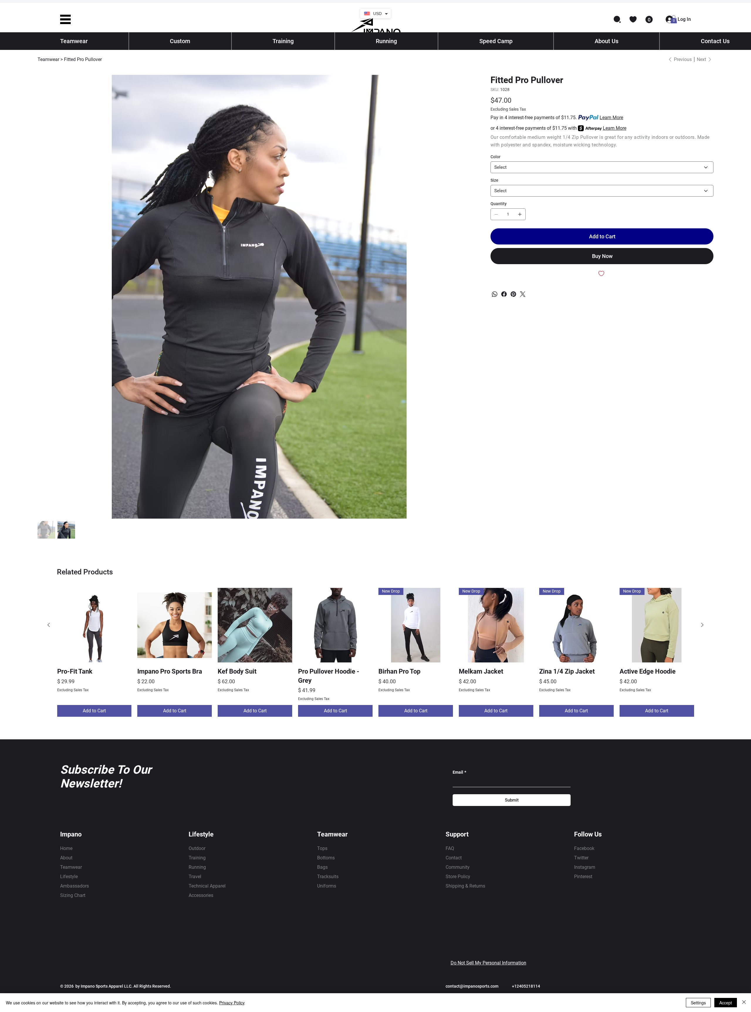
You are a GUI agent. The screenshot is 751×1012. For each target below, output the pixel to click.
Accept (725, 1003)
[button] (65, 19)
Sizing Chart (72, 895)
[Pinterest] (513, 294)
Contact (454, 858)
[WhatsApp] (494, 294)
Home (66, 848)
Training (197, 858)
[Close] (743, 1002)
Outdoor (197, 848)
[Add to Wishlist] (601, 273)
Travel (195, 876)
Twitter (581, 858)
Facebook (584, 848)
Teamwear (71, 867)
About (66, 858)
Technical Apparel (207, 886)
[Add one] (520, 214)
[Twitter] (523, 294)
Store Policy (458, 876)
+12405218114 (526, 986)
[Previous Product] (48, 624)
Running (197, 867)
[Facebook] (504, 294)
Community (458, 867)
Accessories (201, 895)
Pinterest (583, 876)
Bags (322, 867)
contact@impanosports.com (472, 986)
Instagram (584, 867)
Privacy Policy (232, 1003)
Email (459, 772)
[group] (375, 652)
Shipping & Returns (465, 886)
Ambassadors (74, 886)
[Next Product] (702, 624)
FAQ (450, 848)
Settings (698, 1003)
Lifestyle (69, 876)
